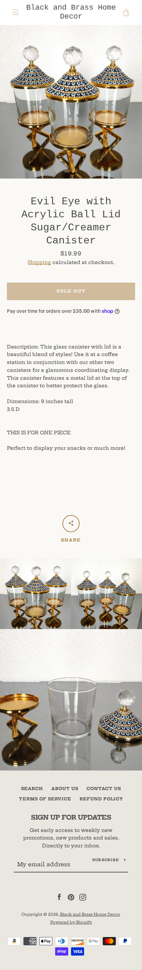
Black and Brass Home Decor (71, 12)
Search (32, 788)
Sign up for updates (71, 817)
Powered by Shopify (71, 922)
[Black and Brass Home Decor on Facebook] (59, 897)
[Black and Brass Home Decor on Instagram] (82, 897)
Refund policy (101, 798)
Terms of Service (45, 798)
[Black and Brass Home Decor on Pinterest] (71, 897)
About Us (64, 788)
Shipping (39, 262)
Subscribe (105, 860)
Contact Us (104, 788)
